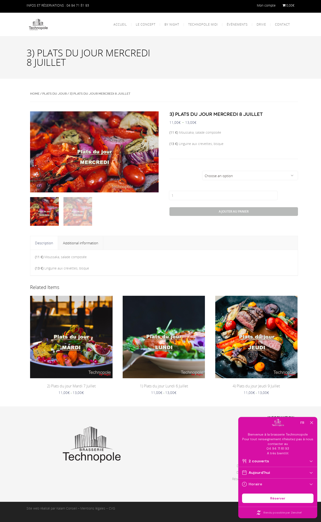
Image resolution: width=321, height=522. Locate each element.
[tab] (44, 243)
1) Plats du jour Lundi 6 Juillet (164, 386)
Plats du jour (54, 93)
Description (44, 243)
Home (34, 93)
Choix (175, 174)
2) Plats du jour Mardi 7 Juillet (71, 386)
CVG (112, 508)
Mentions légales (92, 508)
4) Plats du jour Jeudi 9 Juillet (256, 386)
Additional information (80, 243)
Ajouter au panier (234, 211)
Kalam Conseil (66, 508)
